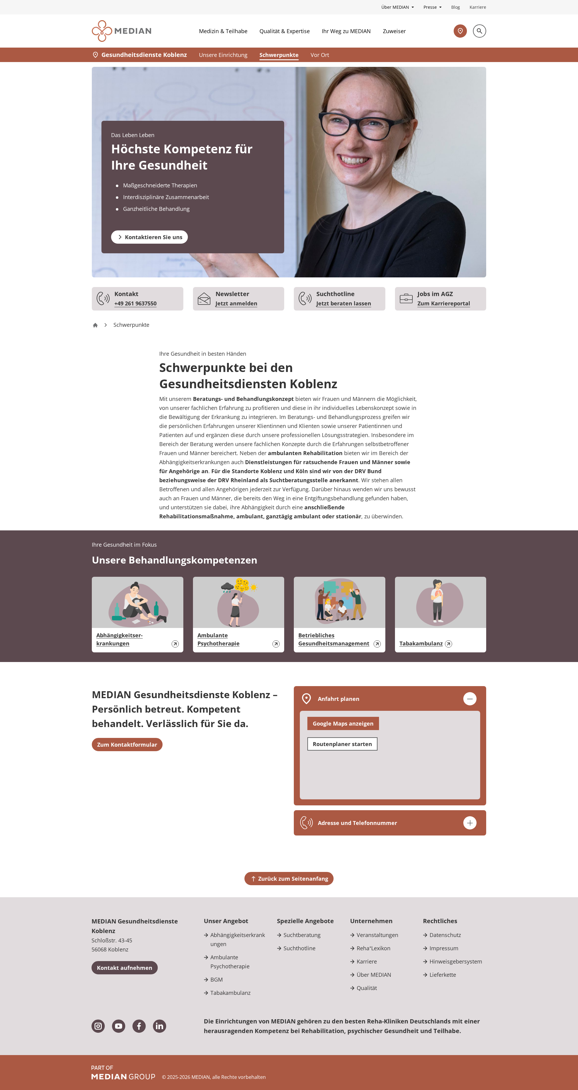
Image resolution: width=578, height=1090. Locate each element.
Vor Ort (320, 54)
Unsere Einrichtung (223, 54)
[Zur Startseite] (121, 31)
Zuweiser (394, 31)
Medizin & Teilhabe (223, 31)
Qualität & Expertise (284, 31)
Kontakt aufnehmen (124, 967)
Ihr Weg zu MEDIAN (346, 31)
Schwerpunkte (279, 54)
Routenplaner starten (342, 744)
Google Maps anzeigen (343, 723)
